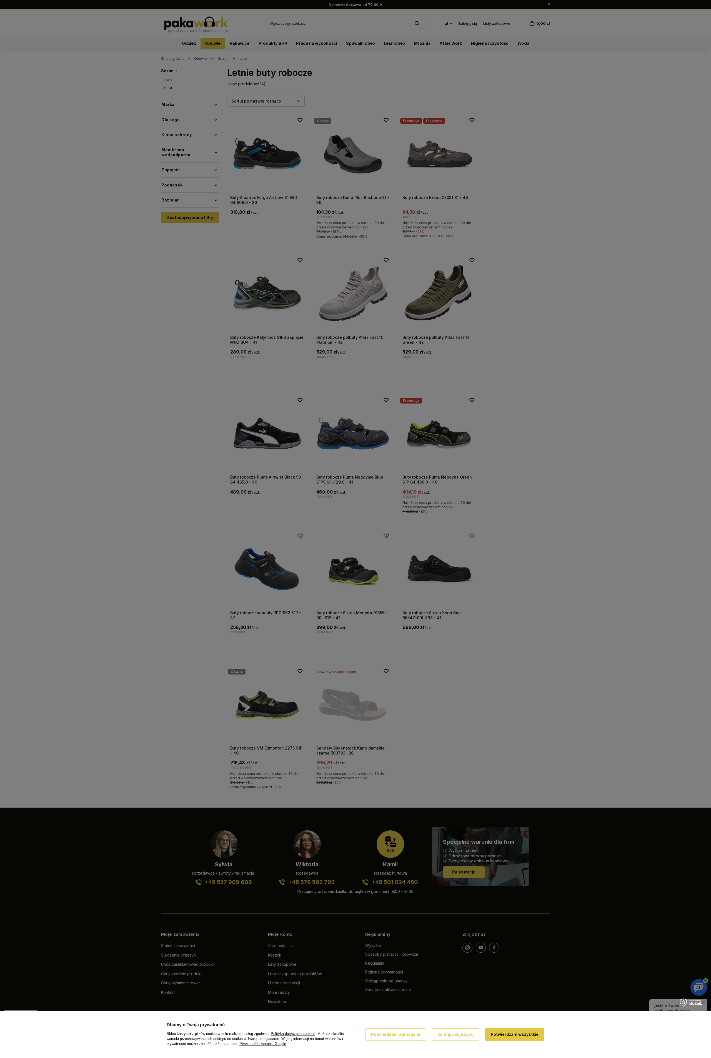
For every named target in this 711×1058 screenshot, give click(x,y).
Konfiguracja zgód (455, 1034)
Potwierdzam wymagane (395, 1034)
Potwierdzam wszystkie (515, 1034)
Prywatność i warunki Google (262, 1044)
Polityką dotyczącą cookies (293, 1034)
